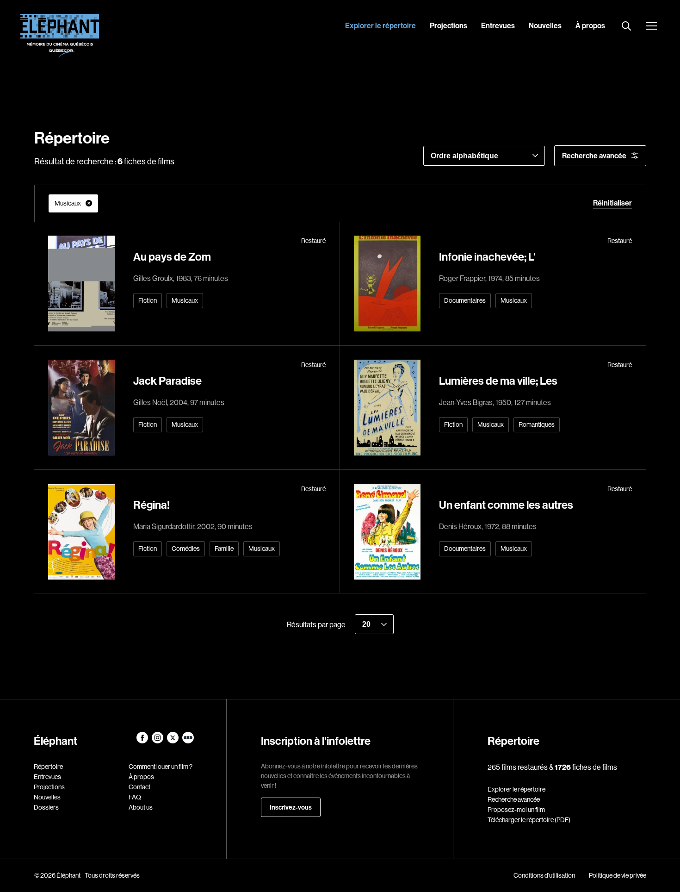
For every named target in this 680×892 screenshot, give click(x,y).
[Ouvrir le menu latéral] (651, 27)
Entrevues (498, 25)
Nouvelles (545, 25)
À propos (590, 25)
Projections (448, 25)
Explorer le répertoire (380, 25)
